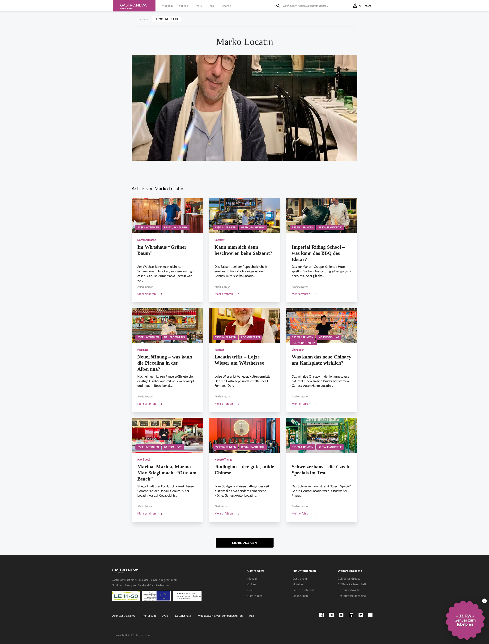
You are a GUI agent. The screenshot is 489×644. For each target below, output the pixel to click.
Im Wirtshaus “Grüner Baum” (162, 250)
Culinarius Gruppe (349, 578)
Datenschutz (183, 615)
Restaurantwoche (349, 590)
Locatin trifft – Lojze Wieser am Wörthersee (239, 360)
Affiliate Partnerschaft (352, 584)
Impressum (149, 615)
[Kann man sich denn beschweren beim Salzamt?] (244, 215)
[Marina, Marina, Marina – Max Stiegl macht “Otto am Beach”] (167, 435)
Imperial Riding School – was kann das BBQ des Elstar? (318, 253)
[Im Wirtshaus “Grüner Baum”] (167, 215)
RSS (251, 615)
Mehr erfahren (146, 293)
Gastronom (300, 578)
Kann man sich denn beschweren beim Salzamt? (243, 250)
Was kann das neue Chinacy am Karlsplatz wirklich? (321, 360)
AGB (165, 615)
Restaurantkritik (175, 227)
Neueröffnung (174, 337)
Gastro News (173, 447)
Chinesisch (298, 349)
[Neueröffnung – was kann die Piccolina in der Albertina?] (167, 325)
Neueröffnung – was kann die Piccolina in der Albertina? (164, 363)
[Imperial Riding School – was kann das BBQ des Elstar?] (321, 215)
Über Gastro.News (123, 615)
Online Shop (300, 595)
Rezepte (225, 5)
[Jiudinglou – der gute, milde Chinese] (244, 435)
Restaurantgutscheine (352, 595)
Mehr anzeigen (244, 542)
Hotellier (298, 584)
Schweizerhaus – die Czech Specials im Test (320, 470)
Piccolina (142, 349)
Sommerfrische (167, 19)
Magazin (167, 5)
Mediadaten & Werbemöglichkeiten (220, 615)
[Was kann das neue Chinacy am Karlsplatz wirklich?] (321, 325)
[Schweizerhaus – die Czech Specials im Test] (321, 435)
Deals (198, 5)
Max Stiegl (143, 459)
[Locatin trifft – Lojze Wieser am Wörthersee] (244, 325)
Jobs (211, 5)
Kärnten (219, 349)
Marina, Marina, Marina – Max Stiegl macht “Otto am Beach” (167, 473)
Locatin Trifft (250, 337)
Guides (183, 5)
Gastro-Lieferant (303, 590)
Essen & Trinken (148, 227)
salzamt (219, 240)
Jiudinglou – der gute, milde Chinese (244, 470)
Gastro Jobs (254, 595)
